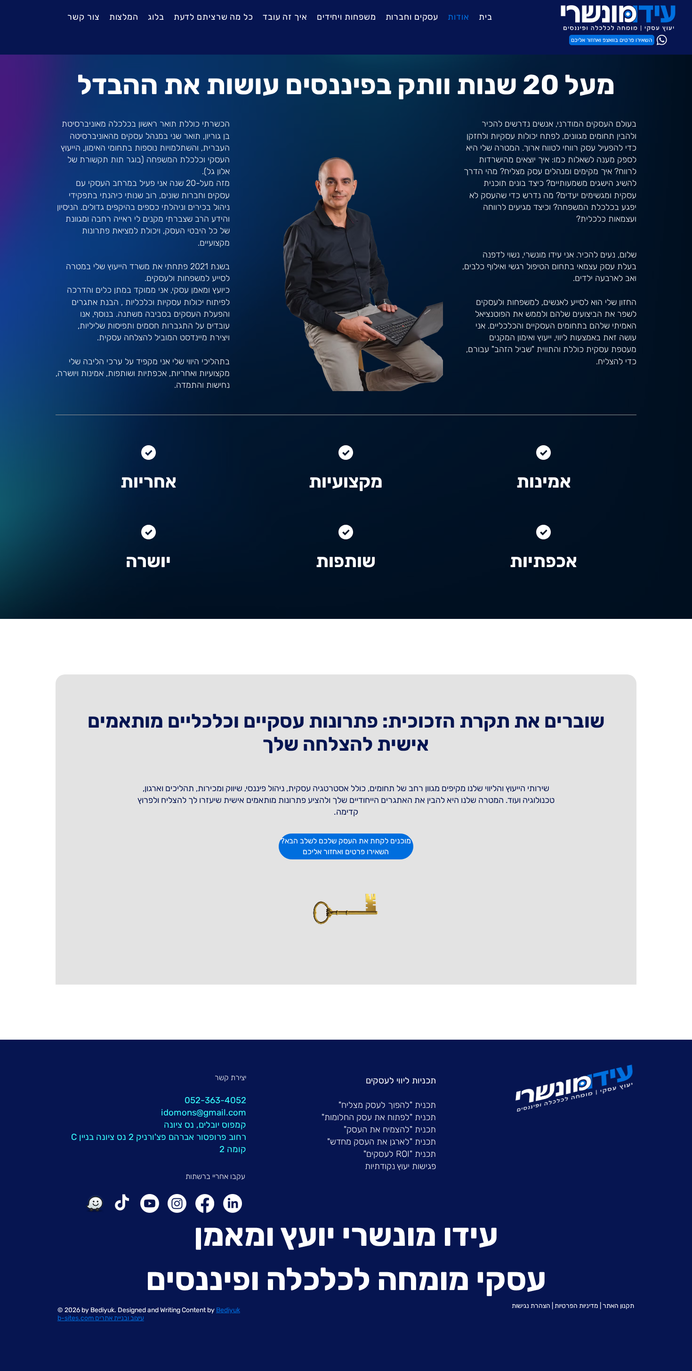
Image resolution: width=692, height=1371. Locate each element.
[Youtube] (149, 1203)
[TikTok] (122, 1203)
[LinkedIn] (232, 1203)
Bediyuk (102, 1310)
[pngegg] (94, 1203)
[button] (412, 17)
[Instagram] (177, 1203)
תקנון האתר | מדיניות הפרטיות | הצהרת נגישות (573, 1306)
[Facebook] (204, 1203)
